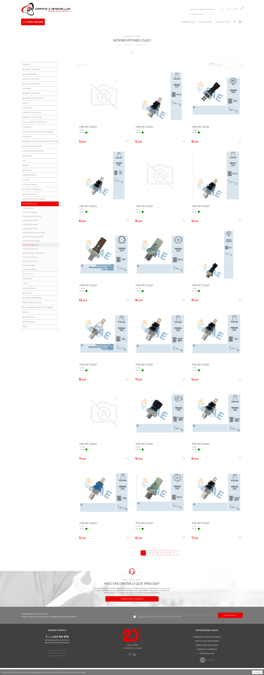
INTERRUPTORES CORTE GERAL (33, 237)
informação (142, 616)
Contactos (223, 21)
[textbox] (207, 9)
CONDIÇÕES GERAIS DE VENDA (207, 637)
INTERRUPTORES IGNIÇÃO (32, 241)
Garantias (205, 21)
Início (119, 45)
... (176, 553)
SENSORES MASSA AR (30, 261)
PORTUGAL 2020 (207, 653)
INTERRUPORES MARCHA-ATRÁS (34, 232)
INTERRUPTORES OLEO (31, 245)
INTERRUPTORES (141, 45)
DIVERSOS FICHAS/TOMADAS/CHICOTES (40, 141)
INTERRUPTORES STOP (30, 249)
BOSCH (25, 103)
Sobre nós (188, 21)
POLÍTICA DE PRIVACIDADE (207, 641)
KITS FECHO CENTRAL (30, 257)
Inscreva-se (230, 615)
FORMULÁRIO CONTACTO (132, 599)
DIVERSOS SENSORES (30, 220)
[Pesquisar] (221, 9)
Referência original (198, 14)
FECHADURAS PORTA (30, 228)
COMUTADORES (28, 208)
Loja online (128, 45)
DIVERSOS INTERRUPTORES (32, 216)
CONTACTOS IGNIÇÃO (30, 212)
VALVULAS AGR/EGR (29, 269)
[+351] (57, 637)
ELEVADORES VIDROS (30, 224)
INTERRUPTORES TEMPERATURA (34, 253)
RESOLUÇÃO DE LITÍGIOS (207, 645)
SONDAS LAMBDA (29, 265)
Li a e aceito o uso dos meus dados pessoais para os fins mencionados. (159, 616)
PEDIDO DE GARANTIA (207, 649)
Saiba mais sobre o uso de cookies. (73, 672)
